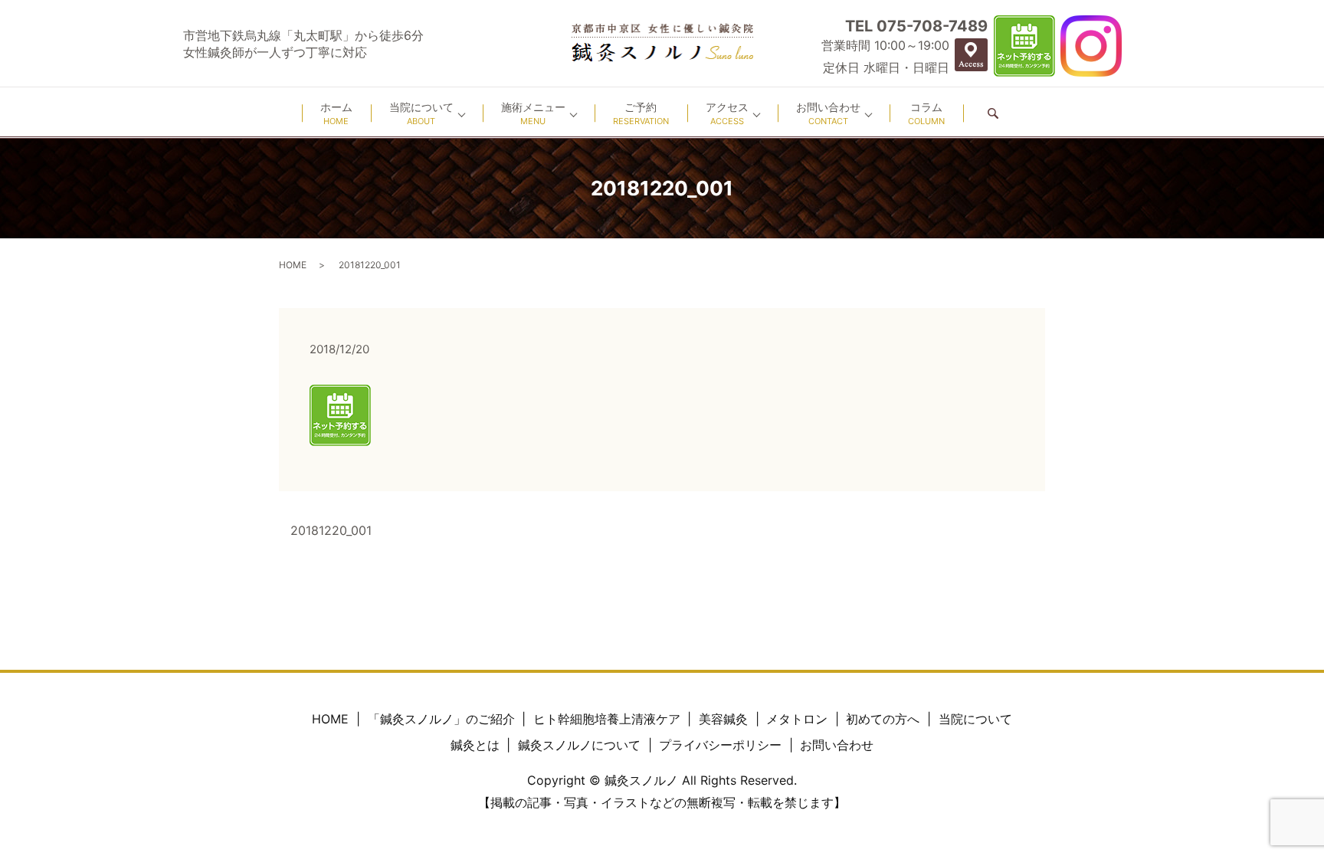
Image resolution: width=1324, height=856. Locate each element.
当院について (421, 113)
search (993, 113)
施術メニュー (533, 113)
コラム (926, 113)
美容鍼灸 (723, 718)
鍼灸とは (475, 745)
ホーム (336, 113)
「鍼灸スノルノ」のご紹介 (441, 718)
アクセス (727, 113)
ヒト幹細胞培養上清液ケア (606, 718)
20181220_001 (331, 530)
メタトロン (797, 718)
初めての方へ (882, 718)
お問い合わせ (828, 113)
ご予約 (641, 113)
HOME (292, 265)
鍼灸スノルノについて (579, 745)
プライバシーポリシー (720, 745)
